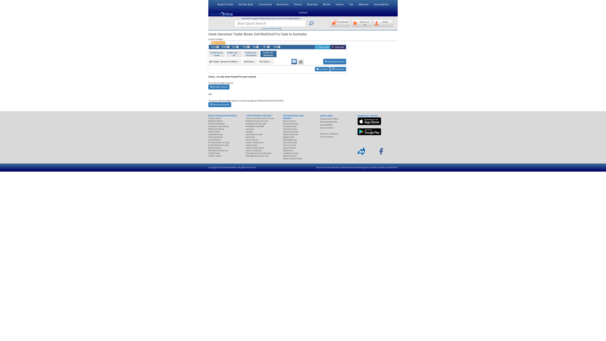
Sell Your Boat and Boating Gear (355, 167)
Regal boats (288, 137)
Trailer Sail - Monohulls (251, 54)
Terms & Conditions (329, 133)
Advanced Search (270, 28)
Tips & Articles (327, 127)
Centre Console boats (260, 118)
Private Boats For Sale (218, 142)
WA (275, 47)
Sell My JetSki (214, 155)
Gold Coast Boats (216, 123)
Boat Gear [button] (312, 4)
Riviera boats (289, 121)
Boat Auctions (214, 147)
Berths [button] (326, 4)
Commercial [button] (265, 4)
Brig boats (288, 150)
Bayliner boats (290, 155)
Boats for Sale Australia (328, 167)
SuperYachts (252, 145)
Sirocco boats (289, 145)
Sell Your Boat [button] (245, 4)
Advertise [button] (364, 4)
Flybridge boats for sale (257, 155)
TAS (245, 47)
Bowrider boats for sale (257, 121)
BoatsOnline (231, 167)
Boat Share (283, 4)
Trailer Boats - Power (217, 54)
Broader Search (220, 86)
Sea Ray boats (290, 126)
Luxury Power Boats (255, 147)
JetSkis (249, 131)
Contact (303, 12)
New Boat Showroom (218, 150)
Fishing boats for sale (256, 123)
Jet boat (250, 129)
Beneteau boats (290, 123)
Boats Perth (214, 131)
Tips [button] (351, 4)
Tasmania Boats (215, 137)
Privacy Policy (326, 136)
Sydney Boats (214, 118)
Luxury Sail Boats (253, 150)
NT (265, 47)
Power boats (252, 139)
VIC (234, 47)
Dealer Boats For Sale (218, 145)
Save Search (339, 69)
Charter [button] (298, 4)
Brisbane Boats (215, 121)
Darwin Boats (214, 139)
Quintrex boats (290, 129)
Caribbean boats (291, 153)
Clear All (339, 47)
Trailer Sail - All (234, 54)
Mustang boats (290, 139)
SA (254, 47)
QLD (213, 47)
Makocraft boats (290, 134)
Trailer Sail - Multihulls (268, 54)
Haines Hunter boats (292, 158)
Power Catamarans (255, 142)
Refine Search (218, 43)
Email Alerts (323, 69)
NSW (224, 47)
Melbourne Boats (216, 129)
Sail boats (250, 137)
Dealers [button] (340, 4)
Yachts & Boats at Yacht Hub (384, 167)
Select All (324, 47)
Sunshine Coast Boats (218, 126)
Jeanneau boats (290, 131)
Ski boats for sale (254, 134)
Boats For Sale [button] (225, 4)
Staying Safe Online (329, 118)
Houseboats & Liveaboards (258, 153)
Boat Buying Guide (328, 121)
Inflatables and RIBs (255, 126)
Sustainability (381, 4)
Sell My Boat (214, 153)
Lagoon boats (289, 147)
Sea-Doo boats (290, 142)
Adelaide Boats (215, 134)
